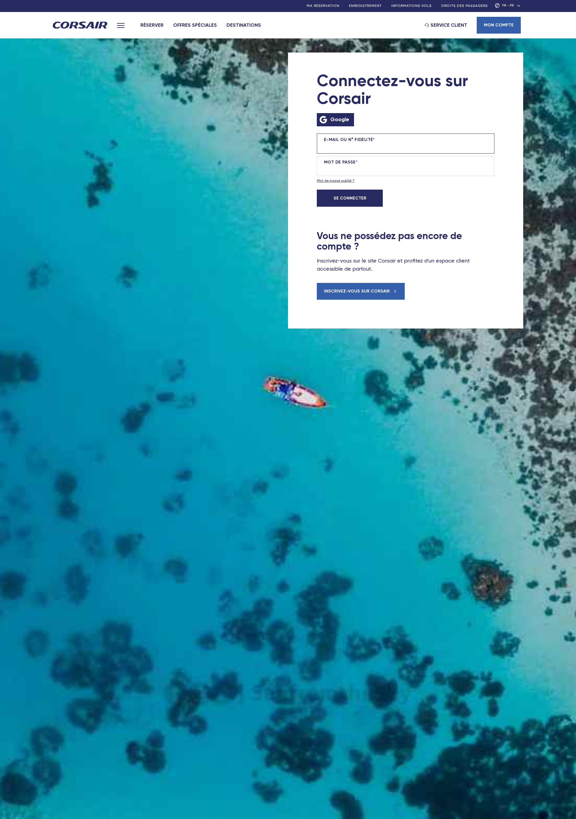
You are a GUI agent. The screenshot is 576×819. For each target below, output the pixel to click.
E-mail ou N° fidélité (348, 140)
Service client (448, 25)
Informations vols (411, 6)
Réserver (152, 25)
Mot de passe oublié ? (335, 181)
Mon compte (499, 25)
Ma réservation (323, 6)
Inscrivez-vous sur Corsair (357, 291)
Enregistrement (365, 6)
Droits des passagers (464, 6)
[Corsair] (80, 26)
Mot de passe (340, 162)
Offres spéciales (195, 25)
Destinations (243, 25)
